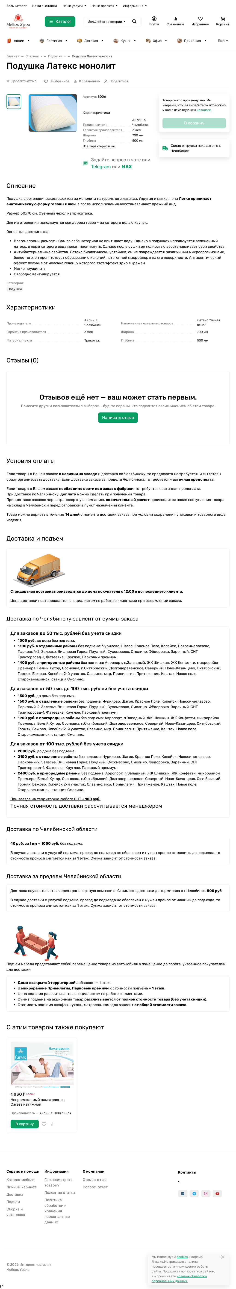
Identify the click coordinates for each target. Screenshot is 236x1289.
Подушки (15, 289)
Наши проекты (102, 6)
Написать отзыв (118, 417)
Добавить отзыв (24, 81)
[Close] (222, 1256)
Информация (133, 6)
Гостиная (54, 41)
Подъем (13, 1202)
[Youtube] (217, 1193)
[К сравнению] (52, 1124)
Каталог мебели (20, 1179)
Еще (221, 41)
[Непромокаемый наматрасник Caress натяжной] (42, 1065)
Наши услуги (72, 6)
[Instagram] (206, 1193)
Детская (91, 41)
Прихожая (192, 41)
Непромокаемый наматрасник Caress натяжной (38, 1102)
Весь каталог (16, 6)
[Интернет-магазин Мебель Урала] (18, 21)
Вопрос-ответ (95, 1187)
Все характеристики (99, 146)
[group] (53, 117)
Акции (19, 41)
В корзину (24, 1124)
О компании (93, 1171)
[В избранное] (44, 1124)
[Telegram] (194, 1193)
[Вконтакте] (183, 1193)
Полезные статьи (59, 1192)
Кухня (125, 41)
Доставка (14, 1194)
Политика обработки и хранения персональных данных (57, 1211)
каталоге (204, 110)
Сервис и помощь (22, 1171)
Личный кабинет (21, 1187)
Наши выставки (44, 6)
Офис (157, 41)
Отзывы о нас (94, 1179)
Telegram (101, 166)
